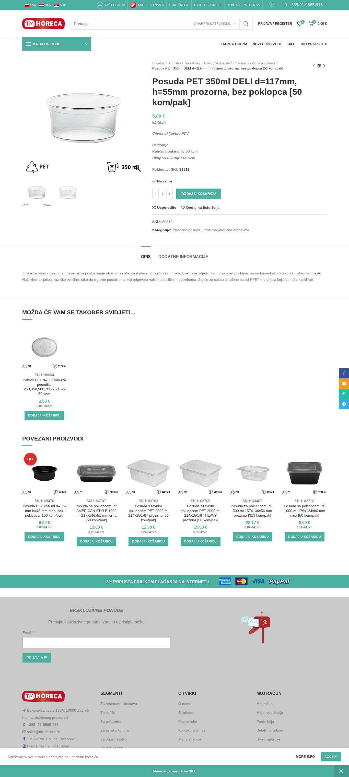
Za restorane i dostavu (118, 704)
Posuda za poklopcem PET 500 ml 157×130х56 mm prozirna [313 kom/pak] (252, 510)
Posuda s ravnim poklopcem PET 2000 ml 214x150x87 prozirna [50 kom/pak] (148, 513)
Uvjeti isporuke (268, 739)
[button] (138, 120)
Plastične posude (217, 63)
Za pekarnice (111, 722)
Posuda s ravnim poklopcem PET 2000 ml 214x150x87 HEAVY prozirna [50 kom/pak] (200, 513)
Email (27, 633)
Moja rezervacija (270, 713)
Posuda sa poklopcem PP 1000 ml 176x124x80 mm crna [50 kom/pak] (304, 510)
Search (246, 24)
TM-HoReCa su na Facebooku (52, 739)
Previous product (314, 65)
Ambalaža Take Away (184, 63)
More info (305, 757)
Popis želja (265, 722)
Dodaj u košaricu (198, 194)
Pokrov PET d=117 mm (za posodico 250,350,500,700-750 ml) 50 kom (44, 387)
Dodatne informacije (183, 256)
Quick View (62, 345)
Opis (146, 256)
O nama (184, 704)
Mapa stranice (189, 739)
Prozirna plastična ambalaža (254, 63)
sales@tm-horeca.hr (43, 732)
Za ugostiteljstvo (113, 739)
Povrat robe (187, 722)
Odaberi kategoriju (212, 24)
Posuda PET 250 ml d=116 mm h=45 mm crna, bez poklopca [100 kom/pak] (44, 510)
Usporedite (166, 207)
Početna (158, 63)
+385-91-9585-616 (305, 5)
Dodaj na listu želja (202, 207)
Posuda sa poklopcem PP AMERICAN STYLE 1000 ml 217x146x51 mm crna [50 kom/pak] (96, 513)
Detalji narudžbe (270, 730)
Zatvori (341, 771)
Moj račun (265, 704)
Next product (324, 65)
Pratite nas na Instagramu (48, 746)
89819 (184, 169)
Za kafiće (107, 713)
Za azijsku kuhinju (114, 730)
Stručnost (186, 713)
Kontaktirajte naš (191, 730)
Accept (331, 757)
